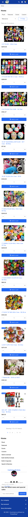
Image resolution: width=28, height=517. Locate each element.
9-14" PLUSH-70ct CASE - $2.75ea (12, 109)
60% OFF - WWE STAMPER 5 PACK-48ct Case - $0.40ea (13, 411)
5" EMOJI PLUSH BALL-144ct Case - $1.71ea (12, 210)
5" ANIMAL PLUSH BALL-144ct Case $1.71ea (12, 244)
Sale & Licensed (6, 454)
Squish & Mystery (7, 464)
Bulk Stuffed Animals (8, 458)
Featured (4, 445)
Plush (3, 442)
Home (3, 438)
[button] (19, 2)
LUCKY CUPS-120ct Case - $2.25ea (12, 345)
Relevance (9, 19)
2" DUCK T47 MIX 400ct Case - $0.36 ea (14, 312)
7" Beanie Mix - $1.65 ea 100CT (11, 377)
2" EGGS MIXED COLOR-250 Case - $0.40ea (12, 278)
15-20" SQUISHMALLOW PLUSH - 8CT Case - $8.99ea (13, 143)
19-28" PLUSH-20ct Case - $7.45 (11, 176)
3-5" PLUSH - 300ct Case (9, 44)
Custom (4, 451)
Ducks (3, 448)
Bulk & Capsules (6, 461)
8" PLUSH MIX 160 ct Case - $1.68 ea (13, 77)
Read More (7, 486)
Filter (22, 19)
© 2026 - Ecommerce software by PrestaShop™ (14, 513)
